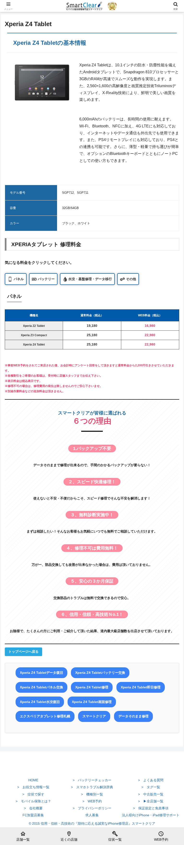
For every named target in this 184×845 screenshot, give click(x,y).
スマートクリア (94, 716)
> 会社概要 (33, 808)
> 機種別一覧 (92, 794)
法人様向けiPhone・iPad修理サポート (150, 815)
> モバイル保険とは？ (33, 801)
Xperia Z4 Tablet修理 (91, 687)
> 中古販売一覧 (150, 794)
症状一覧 (115, 836)
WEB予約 (161, 836)
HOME (33, 780)
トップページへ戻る (23, 651)
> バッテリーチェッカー (92, 780)
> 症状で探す (33, 794)
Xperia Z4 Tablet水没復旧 (40, 702)
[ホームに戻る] (92, 769)
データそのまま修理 (133, 716)
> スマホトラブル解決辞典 (92, 787)
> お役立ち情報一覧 (33, 787)
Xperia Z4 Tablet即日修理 (141, 687)
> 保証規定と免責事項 (150, 808)
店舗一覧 (23, 836)
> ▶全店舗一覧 (150, 801)
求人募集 (92, 815)
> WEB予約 (92, 801)
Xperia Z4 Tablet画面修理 (92, 702)
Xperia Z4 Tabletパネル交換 (41, 687)
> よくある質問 (150, 780)
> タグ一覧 (150, 787)
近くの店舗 (69, 836)
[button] (170, 670)
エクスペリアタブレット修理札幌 (45, 716)
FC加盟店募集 (33, 815)
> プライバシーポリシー (92, 808)
